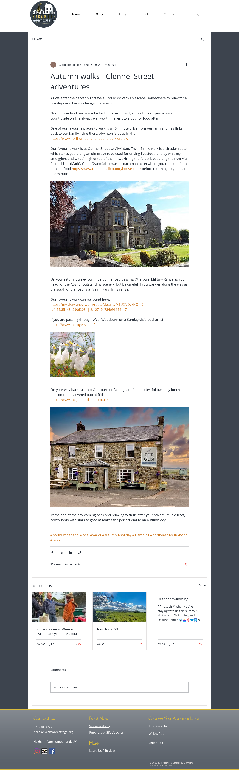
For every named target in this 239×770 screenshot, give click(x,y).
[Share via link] (79, 552)
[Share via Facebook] (52, 552)
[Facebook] (52, 751)
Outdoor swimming (173, 599)
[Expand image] (72, 354)
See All (203, 585)
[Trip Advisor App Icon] (44, 751)
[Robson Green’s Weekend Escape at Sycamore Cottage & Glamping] (59, 607)
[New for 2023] (120, 607)
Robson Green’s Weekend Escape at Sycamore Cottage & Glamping (58, 631)
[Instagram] (37, 751)
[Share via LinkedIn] (70, 552)
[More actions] (186, 64)
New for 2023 (107, 629)
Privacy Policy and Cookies (162, 765)
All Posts (37, 39)
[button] (202, 39)
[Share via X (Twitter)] (61, 552)
